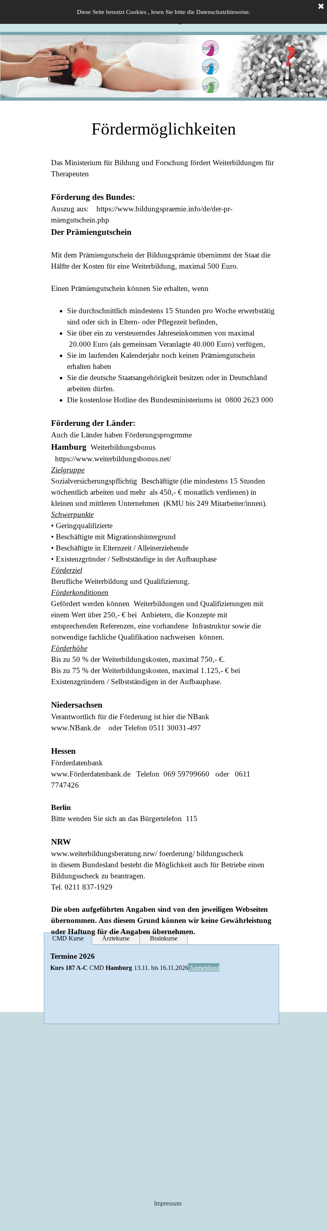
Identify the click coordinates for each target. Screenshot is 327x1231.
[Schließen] (321, 7)
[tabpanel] (163, 129)
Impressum (167, 1203)
